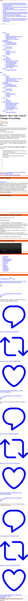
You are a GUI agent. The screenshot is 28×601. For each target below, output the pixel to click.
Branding (5, 257)
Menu (1, 72)
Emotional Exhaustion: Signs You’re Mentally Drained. (15, 12)
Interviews (8, 95)
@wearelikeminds (17, 293)
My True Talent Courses (11, 105)
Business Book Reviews (11, 86)
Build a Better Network (11, 104)
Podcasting (5, 265)
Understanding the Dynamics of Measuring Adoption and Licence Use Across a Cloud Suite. (15, 14)
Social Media (6, 269)
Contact (7, 77)
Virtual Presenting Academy (12, 103)
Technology (5, 270)
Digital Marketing (7, 260)
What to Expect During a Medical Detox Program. (14, 3)
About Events (9, 90)
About (4, 110)
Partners (7, 76)
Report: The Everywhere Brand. (10, 174)
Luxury (4, 264)
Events (4, 87)
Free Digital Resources (11, 85)
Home (4, 74)
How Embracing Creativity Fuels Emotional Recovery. (15, 18)
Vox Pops (8, 96)
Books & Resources (7, 83)
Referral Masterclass (10, 107)
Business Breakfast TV (11, 94)
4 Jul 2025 (2, 294)
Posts (4, 98)
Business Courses (7, 101)
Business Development (11, 112)
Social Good (6, 268)
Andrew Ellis (5, 121)
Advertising (5, 256)
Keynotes (8, 92)
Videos (4, 91)
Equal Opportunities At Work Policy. (14, 78)
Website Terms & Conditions (12, 81)
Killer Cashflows (9, 109)
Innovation (5, 263)
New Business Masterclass (12, 108)
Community (5, 82)
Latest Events (9, 89)
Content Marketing (7, 259)
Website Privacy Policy (11, 80)
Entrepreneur (6, 261)
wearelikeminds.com (8, 293)
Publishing (5, 266)
